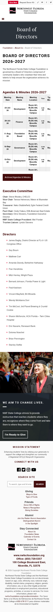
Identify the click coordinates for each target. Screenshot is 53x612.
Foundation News (32, 534)
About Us (19, 48)
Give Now (13, 2)
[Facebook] (46, 2)
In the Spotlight (31, 523)
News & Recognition (31, 507)
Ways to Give (31, 494)
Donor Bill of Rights (31, 504)
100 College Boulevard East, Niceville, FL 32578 (29, 563)
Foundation (8, 48)
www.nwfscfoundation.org (29, 555)
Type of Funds (31, 496)
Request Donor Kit (27, 2)
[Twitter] (51, 2)
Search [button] (40, 484)
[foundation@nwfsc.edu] (42, 2)
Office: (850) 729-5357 (29, 558)
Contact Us (31, 539)
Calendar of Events (31, 536)
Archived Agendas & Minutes (18, 177)
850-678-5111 (23, 601)
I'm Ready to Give (15, 434)
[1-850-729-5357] (38, 2)
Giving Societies (31, 510)
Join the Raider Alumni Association (31, 518)
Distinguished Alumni (31, 520)
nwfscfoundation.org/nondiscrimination (22, 596)
